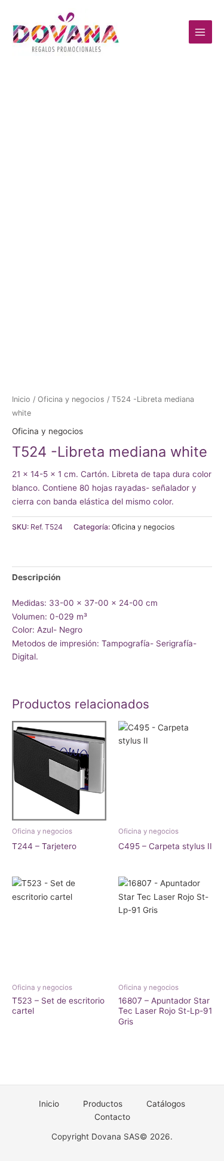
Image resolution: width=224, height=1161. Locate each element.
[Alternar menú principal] (200, 32)
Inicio (21, 399)
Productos (102, 1104)
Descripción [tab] (36, 577)
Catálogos (165, 1104)
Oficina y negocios (71, 399)
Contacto (112, 1117)
